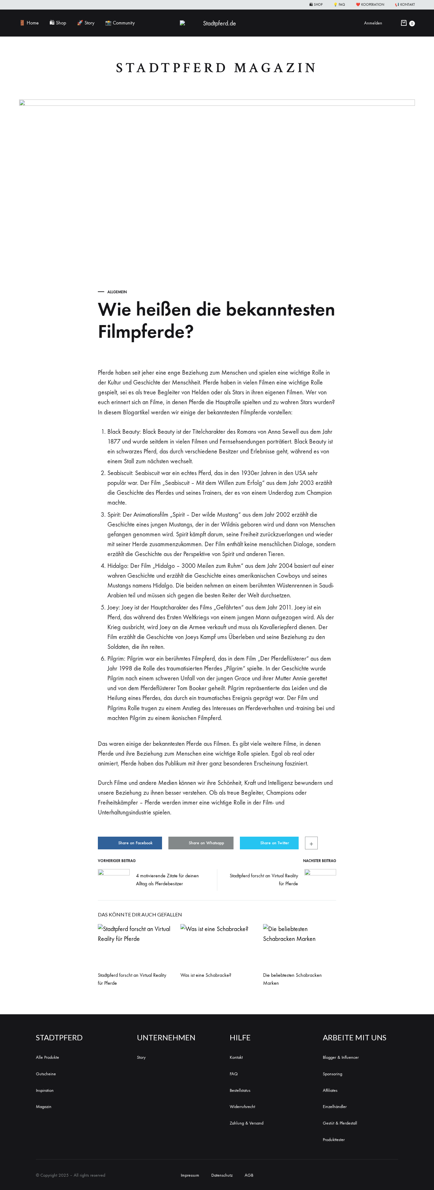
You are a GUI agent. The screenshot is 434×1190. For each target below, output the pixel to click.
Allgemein (117, 292)
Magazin (43, 1106)
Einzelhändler (335, 1106)
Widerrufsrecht (242, 1106)
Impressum (190, 1175)
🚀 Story (85, 23)
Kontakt (236, 1057)
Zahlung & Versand (246, 1123)
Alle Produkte (47, 1057)
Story (141, 1057)
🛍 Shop (315, 5)
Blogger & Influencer (341, 1057)
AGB (249, 1175)
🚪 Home (29, 23)
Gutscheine (46, 1074)
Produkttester (334, 1139)
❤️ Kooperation (370, 5)
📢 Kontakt (405, 5)
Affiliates (330, 1090)
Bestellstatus (240, 1090)
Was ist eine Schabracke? (205, 975)
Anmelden (373, 23)
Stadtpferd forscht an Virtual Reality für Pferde (264, 880)
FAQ (234, 1074)
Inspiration (45, 1090)
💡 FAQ (339, 5)
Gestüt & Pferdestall (340, 1123)
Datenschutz (222, 1175)
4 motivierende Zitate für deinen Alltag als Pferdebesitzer (167, 880)
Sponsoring (332, 1074)
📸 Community (120, 23)
